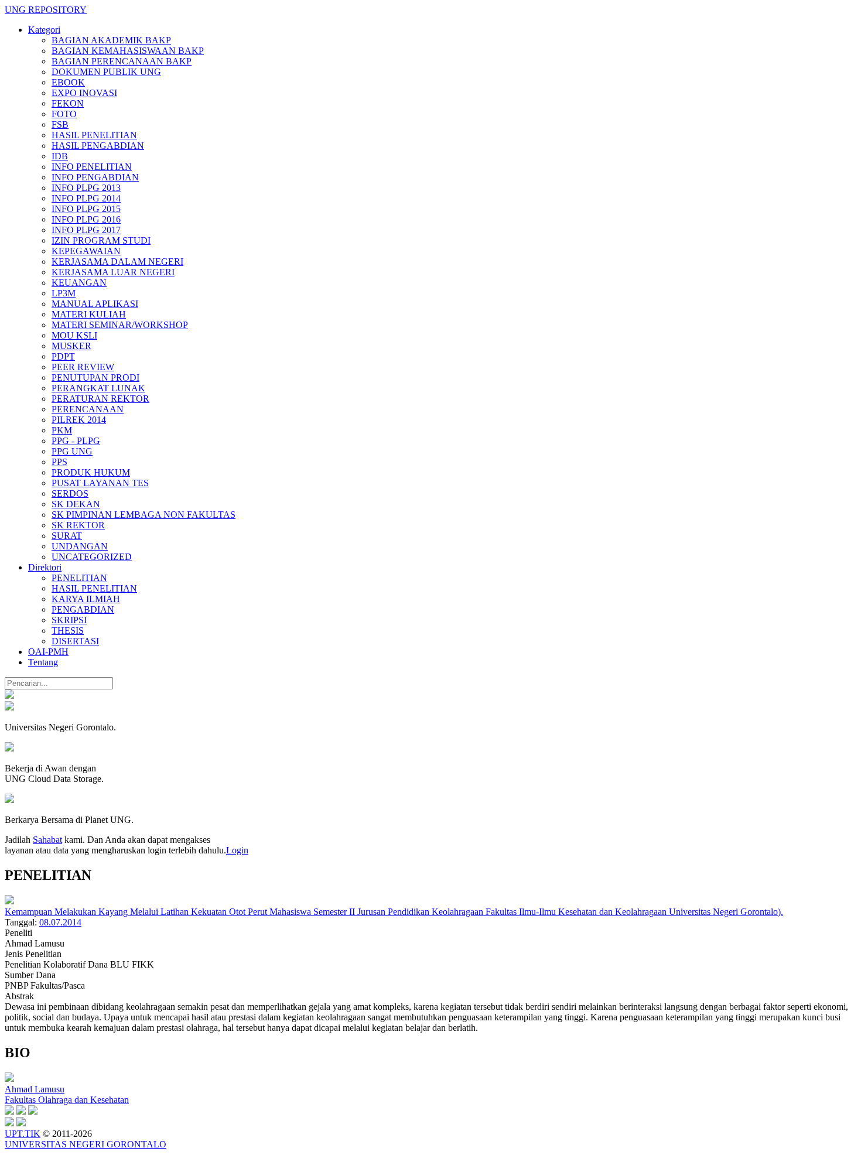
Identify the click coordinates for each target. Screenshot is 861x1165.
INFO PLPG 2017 (86, 230)
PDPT (63, 356)
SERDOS (70, 493)
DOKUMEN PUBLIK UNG (106, 72)
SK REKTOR (78, 525)
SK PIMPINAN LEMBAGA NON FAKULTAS (143, 515)
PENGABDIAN (83, 609)
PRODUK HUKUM (91, 472)
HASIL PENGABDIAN (98, 146)
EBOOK (68, 82)
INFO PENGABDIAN (95, 177)
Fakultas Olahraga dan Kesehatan (67, 1100)
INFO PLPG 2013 (86, 188)
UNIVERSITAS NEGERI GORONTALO (85, 1144)
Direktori (45, 567)
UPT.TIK (22, 1134)
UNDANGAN (80, 546)
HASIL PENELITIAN (94, 135)
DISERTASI (75, 641)
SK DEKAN (76, 504)
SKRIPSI (69, 620)
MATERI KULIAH (89, 314)
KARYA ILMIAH (86, 599)
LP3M (64, 293)
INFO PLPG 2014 (86, 198)
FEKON (68, 103)
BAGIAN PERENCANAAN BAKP (122, 61)
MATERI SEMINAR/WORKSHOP (120, 325)
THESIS (68, 631)
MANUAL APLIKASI (95, 304)
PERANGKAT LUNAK (98, 388)
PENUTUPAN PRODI (95, 377)
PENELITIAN (79, 578)
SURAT (67, 536)
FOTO (64, 114)
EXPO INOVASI (84, 93)
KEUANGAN (79, 283)
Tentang (43, 662)
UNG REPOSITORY (46, 10)
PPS (59, 462)
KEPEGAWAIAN (86, 251)
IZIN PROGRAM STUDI (101, 240)
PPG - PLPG (76, 441)
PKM (62, 430)
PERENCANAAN (88, 409)
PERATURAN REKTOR (100, 399)
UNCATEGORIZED (92, 557)
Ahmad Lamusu (34, 1089)
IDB (60, 156)
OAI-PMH (48, 652)
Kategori (44, 30)
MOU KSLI (74, 335)
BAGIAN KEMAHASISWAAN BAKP (128, 51)
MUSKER (71, 346)
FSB (60, 124)
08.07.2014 (60, 922)
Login (237, 850)
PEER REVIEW (83, 367)
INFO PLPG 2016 (86, 219)
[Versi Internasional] (9, 696)
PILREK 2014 (79, 420)
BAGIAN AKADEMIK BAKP (111, 40)
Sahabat (47, 840)
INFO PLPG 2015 (86, 209)
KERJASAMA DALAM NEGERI (117, 262)
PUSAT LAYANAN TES (100, 483)
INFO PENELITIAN (92, 167)
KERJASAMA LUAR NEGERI (113, 272)
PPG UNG (72, 451)
